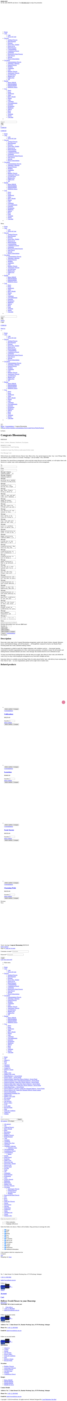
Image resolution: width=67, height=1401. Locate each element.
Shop (5, 1109)
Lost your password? (6, 959)
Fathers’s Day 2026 (9, 1074)
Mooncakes (7, 1182)
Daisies (10, 200)
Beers (9, 212)
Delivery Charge (8, 1069)
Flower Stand (8, 1166)
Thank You (7, 1112)
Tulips (9, 197)
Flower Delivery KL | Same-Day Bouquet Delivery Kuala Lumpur (22, 1090)
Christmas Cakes (12, 1148)
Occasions (7, 162)
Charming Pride (10, 888)
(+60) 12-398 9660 (6, 1277)
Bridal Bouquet (12, 149)
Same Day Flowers (9, 1201)
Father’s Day (7, 1073)
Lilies (9, 201)
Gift (5, 1171)
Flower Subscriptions (13, 160)
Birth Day (7, 1133)
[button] (33, 223)
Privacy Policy (8, 1103)
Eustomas (10, 206)
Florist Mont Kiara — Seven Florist (14, 1087)
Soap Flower (11, 157)
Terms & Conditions (9, 1110)
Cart (5, 1063)
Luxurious (8, 772)
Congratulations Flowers (14, 163)
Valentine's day (8, 1212)
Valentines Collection (13, 165)
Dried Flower (8, 1157)
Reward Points (8, 1107)
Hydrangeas (11, 208)
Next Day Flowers (9, 1185)
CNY (9, 171)
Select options (8, 722)
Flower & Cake (12, 138)
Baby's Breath (8, 1129)
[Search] (2, 124)
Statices (10, 211)
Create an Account (10, 948)
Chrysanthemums (12, 205)
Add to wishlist (5, 629)
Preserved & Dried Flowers (15, 156)
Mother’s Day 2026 (9, 1096)
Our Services (7, 1101)
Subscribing (7, 1208)
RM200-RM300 (12, 187)
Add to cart (4, 628)
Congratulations (12, 151)
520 (9, 181)
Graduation (11, 154)
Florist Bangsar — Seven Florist (13, 1076)
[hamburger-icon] (1, 330)
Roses (9, 193)
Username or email (6, 951)
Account (4, 1293)
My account (7, 1098)
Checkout (7, 1065)
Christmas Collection (10, 1146)
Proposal (10, 145)
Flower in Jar (11, 148)
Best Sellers (7, 1132)
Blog (5, 1061)
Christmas (7, 1066)
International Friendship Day (12, 1093)
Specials (10, 159)
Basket (9, 1154)
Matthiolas (10, 209)
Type (5, 190)
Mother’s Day (8, 1095)
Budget (6, 182)
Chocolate (10, 219)
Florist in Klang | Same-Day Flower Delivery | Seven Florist (20, 1079)
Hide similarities (10, 1222)
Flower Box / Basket (13, 146)
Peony (9, 192)
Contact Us (7, 1068)
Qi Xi (5, 1104)
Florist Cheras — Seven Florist (12, 1077)
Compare (12, 631)
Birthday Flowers (12, 173)
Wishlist (6, 1114)
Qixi (5, 1196)
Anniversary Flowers (13, 175)
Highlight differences (12, 1224)
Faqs (5, 1071)
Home (6, 133)
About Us (7, 1060)
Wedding (10, 168)
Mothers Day (11, 178)
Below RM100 (12, 184)
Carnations (11, 203)
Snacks (10, 217)
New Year (7, 1099)
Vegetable (10, 216)
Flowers (6, 140)
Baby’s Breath (12, 198)
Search (19, 1119)
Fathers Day (11, 179)
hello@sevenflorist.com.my (8, 1280)
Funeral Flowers (12, 167)
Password (4, 954)
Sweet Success (9, 830)
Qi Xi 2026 (7, 1106)
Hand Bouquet (12, 143)
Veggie (6, 1214)
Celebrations (8, 714)
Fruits (9, 214)
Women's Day (8, 1215)
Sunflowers (11, 195)
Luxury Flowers (8, 1179)
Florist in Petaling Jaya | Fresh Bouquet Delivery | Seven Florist (21, 1080)
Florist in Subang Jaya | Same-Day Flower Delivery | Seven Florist (22, 1085)
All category (7, 1124)
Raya (5, 1198)
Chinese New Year (9, 1143)
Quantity (3, 626)
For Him (6, 1168)
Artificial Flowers (12, 141)
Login (2, 958)
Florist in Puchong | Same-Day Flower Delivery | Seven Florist (21, 1082)
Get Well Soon (12, 176)
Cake (5, 135)
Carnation (7, 1140)
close (10, 1257)
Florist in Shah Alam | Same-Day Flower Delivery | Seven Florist (22, 1084)
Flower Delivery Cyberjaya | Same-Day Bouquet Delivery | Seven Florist (24, 1088)
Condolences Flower (13, 152)
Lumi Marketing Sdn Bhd (49, 1399)
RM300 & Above (12, 189)
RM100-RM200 (12, 186)
